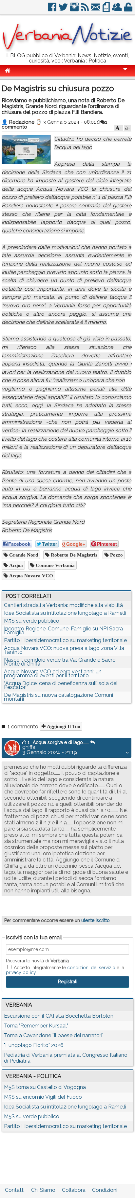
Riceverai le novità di (37, 960)
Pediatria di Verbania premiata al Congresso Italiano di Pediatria (65, 1058)
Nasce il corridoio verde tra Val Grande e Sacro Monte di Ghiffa (60, 662)
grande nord (23, 554)
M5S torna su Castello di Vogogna (45, 1087)
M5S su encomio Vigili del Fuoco (43, 1097)
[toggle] (125, 73)
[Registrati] (117, 10)
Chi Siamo (43, 1190)
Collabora (74, 1190)
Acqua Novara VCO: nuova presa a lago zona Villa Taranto (64, 650)
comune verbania (54, 565)
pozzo (116, 554)
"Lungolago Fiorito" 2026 (34, 1045)
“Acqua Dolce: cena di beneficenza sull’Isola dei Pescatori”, (60, 685)
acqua (15, 565)
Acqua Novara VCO (30, 575)
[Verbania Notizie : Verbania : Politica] (67, 50)
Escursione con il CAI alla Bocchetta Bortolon (58, 1016)
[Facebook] (52, 10)
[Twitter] (64, 10)
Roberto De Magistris (73, 554)
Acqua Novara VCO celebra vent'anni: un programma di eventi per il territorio (53, 673)
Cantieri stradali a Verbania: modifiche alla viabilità (63, 605)
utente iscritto (95, 920)
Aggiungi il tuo (63, 726)
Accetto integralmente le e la (65, 970)
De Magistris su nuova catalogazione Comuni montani (58, 697)
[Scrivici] (96, 10)
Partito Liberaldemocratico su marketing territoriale (65, 640)
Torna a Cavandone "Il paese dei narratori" (54, 1035)
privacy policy (21, 972)
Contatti (15, 1190)
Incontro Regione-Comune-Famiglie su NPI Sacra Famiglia (63, 631)
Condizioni (104, 1190)
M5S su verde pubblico (31, 621)
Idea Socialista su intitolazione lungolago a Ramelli (65, 613)
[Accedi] (128, 10)
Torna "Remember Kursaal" (36, 1026)
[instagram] (75, 10)
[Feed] (85, 10)
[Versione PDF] (107, 10)
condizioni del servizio (91, 967)
